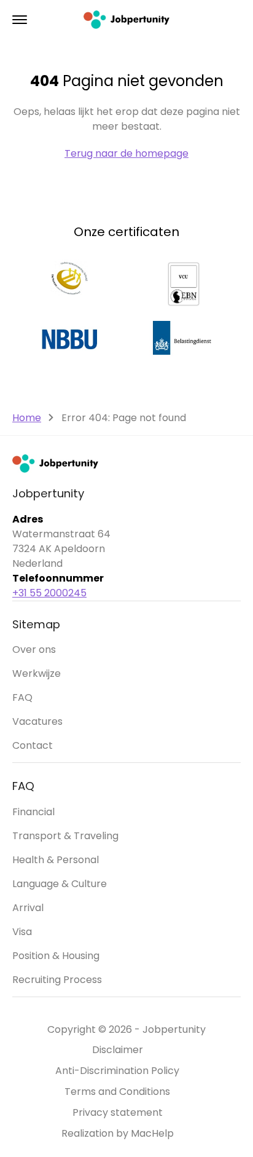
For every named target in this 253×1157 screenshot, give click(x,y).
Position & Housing (55, 956)
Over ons (34, 649)
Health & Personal (55, 860)
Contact (32, 745)
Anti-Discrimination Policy (117, 1071)
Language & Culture (59, 884)
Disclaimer (117, 1050)
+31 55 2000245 (49, 593)
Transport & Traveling (65, 836)
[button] (19, 19)
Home (26, 418)
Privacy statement (117, 1112)
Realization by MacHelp (117, 1133)
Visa (22, 932)
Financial (33, 812)
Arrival (28, 908)
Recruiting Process (57, 980)
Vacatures (37, 721)
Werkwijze (36, 673)
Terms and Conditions (117, 1091)
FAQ (22, 697)
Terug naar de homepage (126, 153)
